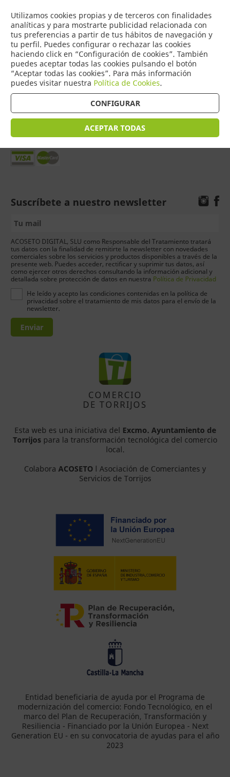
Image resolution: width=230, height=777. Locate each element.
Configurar (115, 103)
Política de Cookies (127, 83)
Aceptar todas (115, 128)
